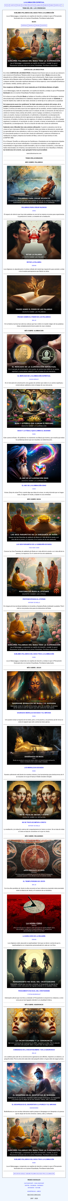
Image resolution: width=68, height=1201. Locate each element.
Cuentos (12, 5)
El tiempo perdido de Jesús (34, 881)
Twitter (27, 1185)
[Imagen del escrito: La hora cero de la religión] (34, 933)
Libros (39, 1191)
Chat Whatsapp (28, 1183)
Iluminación (39, 5)
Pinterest (40, 1185)
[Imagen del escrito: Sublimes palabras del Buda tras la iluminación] (34, 650)
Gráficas (57, 5)
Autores (25, 5)
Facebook (33, 1185)
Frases (19, 5)
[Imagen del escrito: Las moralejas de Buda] (34, 764)
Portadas (24, 25)
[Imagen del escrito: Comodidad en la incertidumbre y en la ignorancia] (34, 1046)
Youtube (37, 1187)
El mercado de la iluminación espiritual (34, 376)
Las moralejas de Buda (34, 767)
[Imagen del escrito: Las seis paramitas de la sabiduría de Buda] (34, 541)
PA (5, 5)
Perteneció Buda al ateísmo (34, 599)
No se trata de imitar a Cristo (34, 822)
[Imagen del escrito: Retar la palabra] (34, 259)
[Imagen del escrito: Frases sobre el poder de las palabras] (34, 313)
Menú (51, 5)
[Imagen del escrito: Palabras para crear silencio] (34, 204)
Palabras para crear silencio (34, 207)
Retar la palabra (34, 262)
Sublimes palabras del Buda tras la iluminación (34, 654)
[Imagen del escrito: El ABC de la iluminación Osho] (34, 482)
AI (8, 5)
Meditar (46, 5)
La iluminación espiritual (34, 2)
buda (34, 434)
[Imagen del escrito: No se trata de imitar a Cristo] (34, 819)
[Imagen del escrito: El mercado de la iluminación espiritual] (34, 372)
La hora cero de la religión (34, 936)
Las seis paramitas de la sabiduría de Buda (34, 544)
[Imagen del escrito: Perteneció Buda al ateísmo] (34, 596)
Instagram (31, 1187)
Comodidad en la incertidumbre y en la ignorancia (34, 1050)
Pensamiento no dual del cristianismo (34, 991)
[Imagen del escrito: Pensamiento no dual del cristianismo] (34, 987)
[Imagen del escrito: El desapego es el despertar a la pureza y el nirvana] (34, 1101)
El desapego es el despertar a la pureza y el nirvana (34, 1104)
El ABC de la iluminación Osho (34, 485)
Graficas (31, 25)
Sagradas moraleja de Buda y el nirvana (34, 713)
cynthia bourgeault (34, 994)
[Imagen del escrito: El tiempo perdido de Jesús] (34, 878)
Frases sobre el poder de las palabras (34, 317)
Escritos (31, 5)
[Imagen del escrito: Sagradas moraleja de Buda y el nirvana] (34, 709)
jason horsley (34, 379)
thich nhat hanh (34, 547)
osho (34, 210)
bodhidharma (34, 1108)
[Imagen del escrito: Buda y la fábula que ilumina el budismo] (34, 427)
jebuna (34, 265)
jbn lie (34, 320)
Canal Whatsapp (39, 1183)
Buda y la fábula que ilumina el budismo (34, 430)
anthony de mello (34, 602)
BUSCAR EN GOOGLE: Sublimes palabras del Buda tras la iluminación (34, 1173)
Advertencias (31, 1191)
